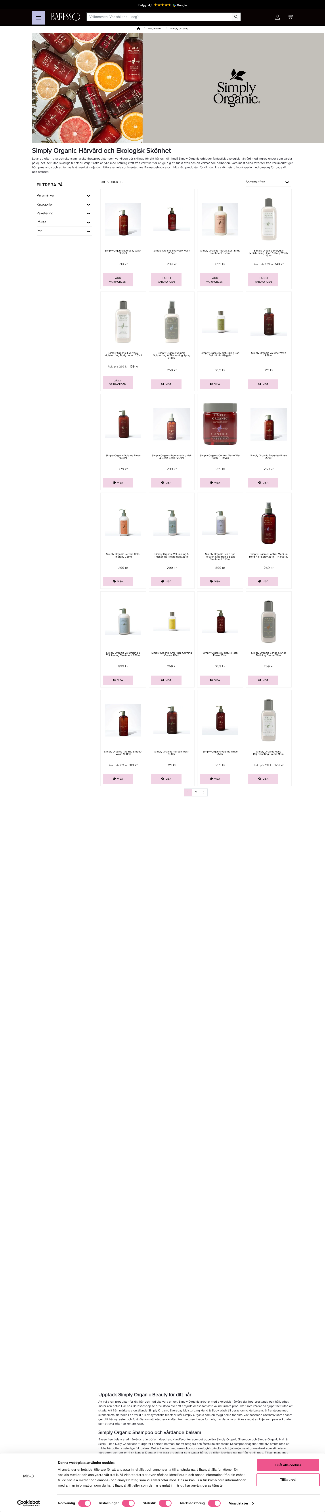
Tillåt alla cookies (288, 1465)
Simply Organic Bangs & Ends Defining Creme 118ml (268, 654)
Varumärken (155, 28)
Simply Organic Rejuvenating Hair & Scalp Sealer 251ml (172, 457)
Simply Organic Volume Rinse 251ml (220, 753)
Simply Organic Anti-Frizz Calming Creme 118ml (171, 654)
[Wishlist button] (265, 16)
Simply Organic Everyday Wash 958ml (123, 252)
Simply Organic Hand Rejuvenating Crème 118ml (268, 753)
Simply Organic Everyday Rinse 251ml (268, 457)
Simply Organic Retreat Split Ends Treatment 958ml (220, 252)
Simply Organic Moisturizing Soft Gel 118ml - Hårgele (220, 354)
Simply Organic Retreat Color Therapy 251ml (123, 555)
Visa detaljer (238, 1503)
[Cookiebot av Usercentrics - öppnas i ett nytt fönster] (28, 1503)
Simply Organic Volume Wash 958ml (268, 354)
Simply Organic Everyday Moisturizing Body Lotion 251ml (123, 354)
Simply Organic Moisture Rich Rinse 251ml (220, 654)
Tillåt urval (288, 1480)
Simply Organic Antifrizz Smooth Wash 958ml (123, 753)
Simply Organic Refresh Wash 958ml (171, 753)
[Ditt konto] (277, 18)
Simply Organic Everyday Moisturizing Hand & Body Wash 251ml (268, 253)
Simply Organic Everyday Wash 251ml (171, 252)
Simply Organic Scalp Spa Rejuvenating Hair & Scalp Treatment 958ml (220, 556)
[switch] (128, 1503)
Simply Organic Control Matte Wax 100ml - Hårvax (220, 457)
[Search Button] (236, 17)
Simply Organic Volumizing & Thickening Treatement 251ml (171, 555)
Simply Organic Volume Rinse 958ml (123, 457)
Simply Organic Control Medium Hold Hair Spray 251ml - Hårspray (268, 555)
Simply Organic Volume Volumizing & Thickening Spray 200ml (171, 355)
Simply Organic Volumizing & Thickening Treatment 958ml (123, 654)
